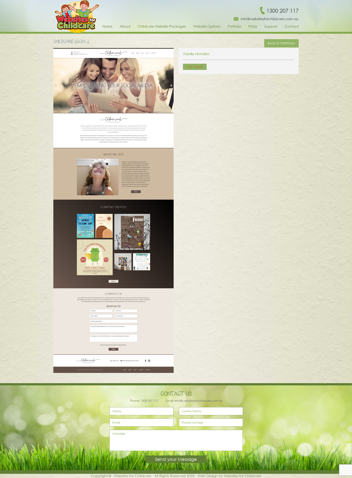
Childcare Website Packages (162, 26)
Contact (292, 26)
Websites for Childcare (242, 476)
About (125, 26)
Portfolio (234, 26)
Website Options (206, 26)
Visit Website (195, 66)
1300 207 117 (282, 10)
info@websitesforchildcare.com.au (270, 19)
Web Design (208, 476)
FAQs (252, 26)
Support (270, 26)
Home (107, 26)
